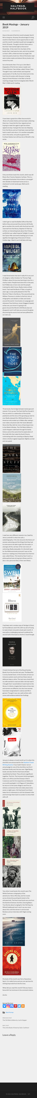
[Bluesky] (4, 1006)
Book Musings (10, 1012)
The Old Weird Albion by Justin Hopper (15, 1019)
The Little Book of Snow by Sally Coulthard (16, 1027)
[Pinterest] (15, 1006)
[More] (23, 1006)
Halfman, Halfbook (18, 7)
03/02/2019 (6, 31)
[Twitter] (19, 1006)
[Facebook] (11, 1006)
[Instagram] (8, 1006)
